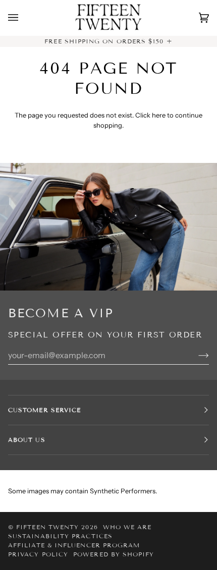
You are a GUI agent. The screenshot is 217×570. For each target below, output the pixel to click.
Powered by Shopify (113, 554)
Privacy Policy (38, 554)
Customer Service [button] (44, 410)
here (159, 115)
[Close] (194, 463)
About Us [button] (26, 439)
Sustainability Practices (60, 536)
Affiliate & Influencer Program (74, 545)
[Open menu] (23, 18)
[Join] (179, 506)
